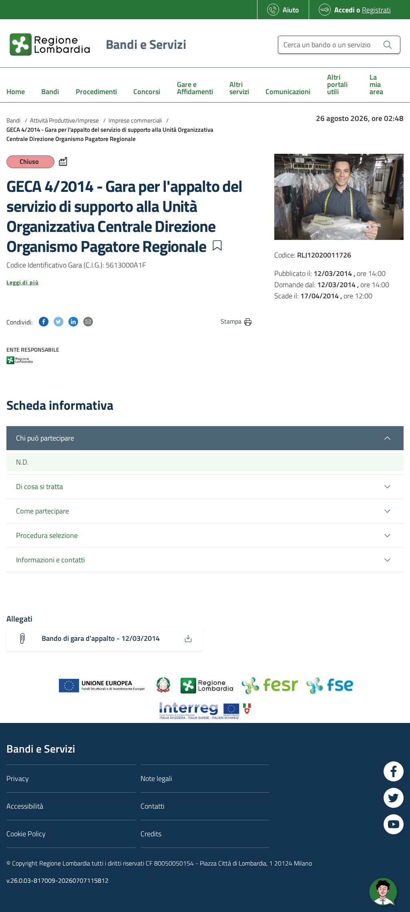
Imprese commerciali (135, 120)
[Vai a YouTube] (394, 824)
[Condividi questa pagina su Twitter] (58, 321)
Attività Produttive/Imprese (64, 120)
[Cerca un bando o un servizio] (387, 44)
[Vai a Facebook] (394, 771)
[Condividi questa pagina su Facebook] (43, 321)
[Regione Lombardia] (19, 361)
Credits (151, 833)
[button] (217, 245)
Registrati (376, 9)
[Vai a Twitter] (394, 798)
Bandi (13, 120)
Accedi (344, 9)
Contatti (153, 806)
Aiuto (291, 9)
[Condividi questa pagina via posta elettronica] (88, 321)
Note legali (156, 778)
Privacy (17, 778)
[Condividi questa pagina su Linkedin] (73, 321)
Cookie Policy (26, 833)
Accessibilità (24, 806)
